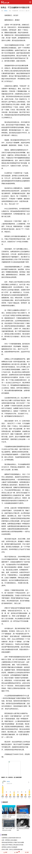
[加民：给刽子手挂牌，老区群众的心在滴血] (9, 823)
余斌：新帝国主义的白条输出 (9, 840)
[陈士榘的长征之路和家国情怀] (23, 823)
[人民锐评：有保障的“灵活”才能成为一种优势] (9, 809)
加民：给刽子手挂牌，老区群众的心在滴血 (8, 829)
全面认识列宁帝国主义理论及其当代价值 (12, 844)
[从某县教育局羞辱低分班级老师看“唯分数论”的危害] (23, 809)
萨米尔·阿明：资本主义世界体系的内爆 (12, 849)
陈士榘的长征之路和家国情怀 (23, 829)
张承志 (5, 10)
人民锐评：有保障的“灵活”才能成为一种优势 (8, 816)
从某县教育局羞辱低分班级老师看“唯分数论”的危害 (23, 816)
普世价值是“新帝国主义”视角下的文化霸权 (13, 842)
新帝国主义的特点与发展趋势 (9, 847)
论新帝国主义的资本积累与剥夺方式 (11, 837)
